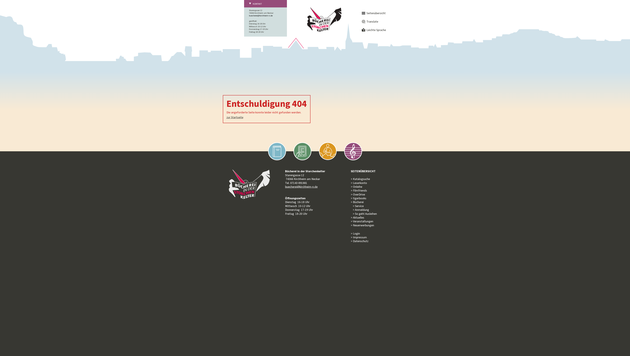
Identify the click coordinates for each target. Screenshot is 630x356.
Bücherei (358, 202)
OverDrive (359, 194)
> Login (355, 234)
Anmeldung (362, 210)
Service (359, 206)
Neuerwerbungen (363, 225)
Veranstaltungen (363, 221)
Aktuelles (358, 218)
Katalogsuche (361, 179)
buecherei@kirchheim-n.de (261, 15)
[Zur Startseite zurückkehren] (324, 9)
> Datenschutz (359, 241)
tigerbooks (359, 198)
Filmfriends (360, 191)
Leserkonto (360, 183)
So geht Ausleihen (366, 214)
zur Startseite (234, 117)
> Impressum (359, 237)
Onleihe (357, 187)
